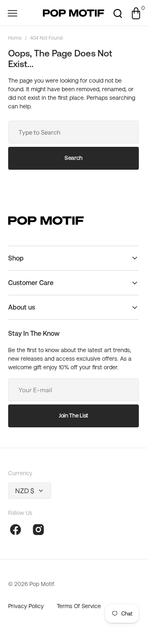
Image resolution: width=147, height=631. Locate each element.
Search (73, 158)
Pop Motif (41, 584)
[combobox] (73, 132)
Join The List (73, 415)
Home (15, 38)
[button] (12, 13)
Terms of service (79, 606)
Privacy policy (26, 606)
